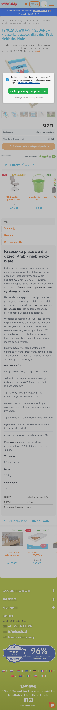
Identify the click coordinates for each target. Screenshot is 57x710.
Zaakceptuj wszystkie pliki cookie (28, 91)
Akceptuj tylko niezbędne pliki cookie (28, 97)
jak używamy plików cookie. (29, 82)
